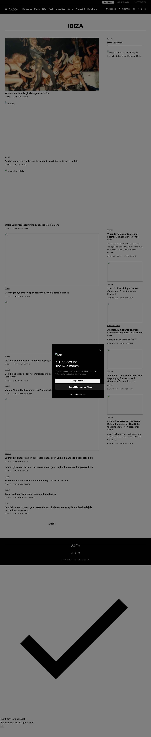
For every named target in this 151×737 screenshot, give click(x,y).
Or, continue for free (77, 394)
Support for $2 (77, 381)
